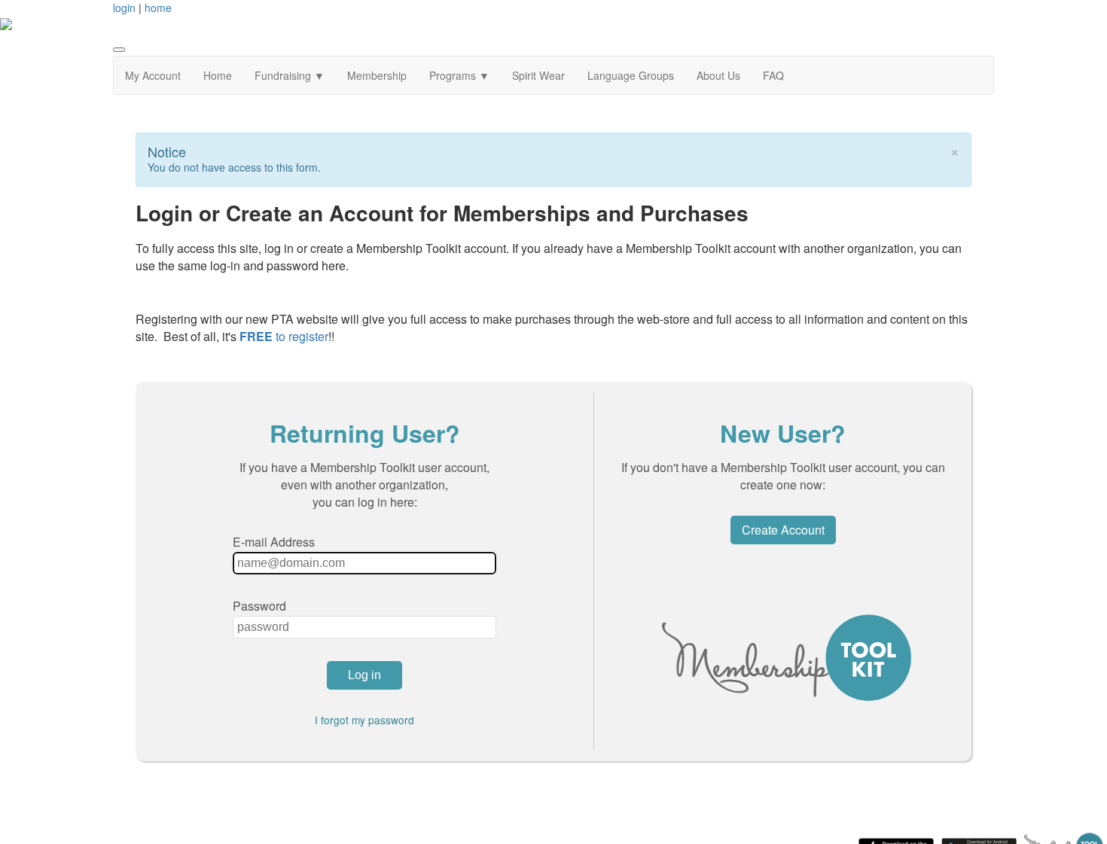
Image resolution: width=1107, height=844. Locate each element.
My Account (153, 75)
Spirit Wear (538, 75)
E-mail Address (274, 541)
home (158, 7)
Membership (377, 75)
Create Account (783, 529)
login (124, 7)
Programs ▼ (459, 75)
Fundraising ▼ (290, 75)
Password (259, 605)
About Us (718, 75)
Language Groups (630, 75)
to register (283, 336)
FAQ (773, 75)
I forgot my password (364, 719)
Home (217, 75)
